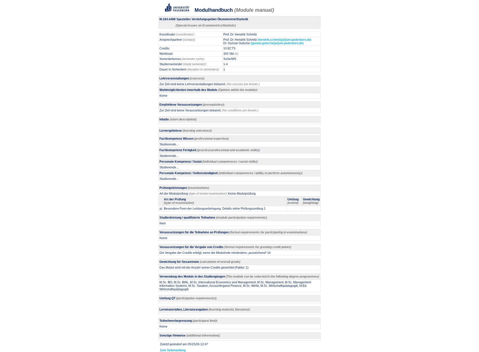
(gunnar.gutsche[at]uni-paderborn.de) (277, 43)
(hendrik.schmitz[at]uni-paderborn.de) (284, 39)
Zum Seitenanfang (172, 350)
